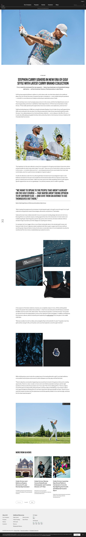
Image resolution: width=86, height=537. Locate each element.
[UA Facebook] (42, 523)
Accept (77, 534)
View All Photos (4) (67, 403)
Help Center (16, 517)
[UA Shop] (34, 517)
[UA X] (37, 523)
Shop (57, 4)
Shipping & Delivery (17, 526)
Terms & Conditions (24, 530)
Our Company (27, 4)
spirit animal (50, 315)
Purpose (36, 4)
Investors (50, 4)
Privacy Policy (16, 530)
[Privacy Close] (82, 535)
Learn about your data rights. (46, 535)
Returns (15, 524)
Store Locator (26, 517)
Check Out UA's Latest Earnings (43, 8)
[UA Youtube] (39, 523)
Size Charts (25, 519)
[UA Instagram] (34, 523)
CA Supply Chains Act (33, 530)
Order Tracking (16, 519)
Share (3, 219)
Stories (43, 4)
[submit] (83, 4)
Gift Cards (15, 521)
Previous (19, 502)
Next (32, 502)
